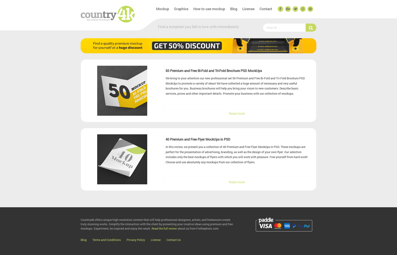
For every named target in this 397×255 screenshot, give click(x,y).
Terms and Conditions (106, 240)
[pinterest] (310, 9)
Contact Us (173, 240)
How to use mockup (209, 8)
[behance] (288, 9)
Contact (265, 8)
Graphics (181, 8)
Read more (237, 113)
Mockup (162, 8)
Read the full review (164, 228)
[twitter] (295, 9)
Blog (233, 8)
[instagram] (302, 9)
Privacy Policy (136, 240)
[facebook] (280, 9)
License (248, 8)
